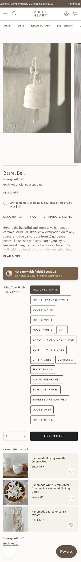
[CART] (75, 13)
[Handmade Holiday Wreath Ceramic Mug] (15, 465)
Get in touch (10, 543)
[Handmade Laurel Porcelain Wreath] (15, 519)
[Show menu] (5, 13)
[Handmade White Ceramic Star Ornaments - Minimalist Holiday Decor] (15, 492)
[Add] (71, 471)
